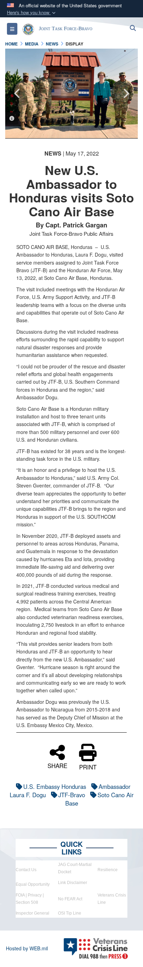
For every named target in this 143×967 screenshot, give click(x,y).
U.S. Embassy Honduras (54, 786)
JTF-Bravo (71, 795)
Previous (17, 93)
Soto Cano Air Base (99, 799)
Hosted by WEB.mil (27, 948)
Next (126, 93)
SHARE (57, 764)
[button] (32, 12)
